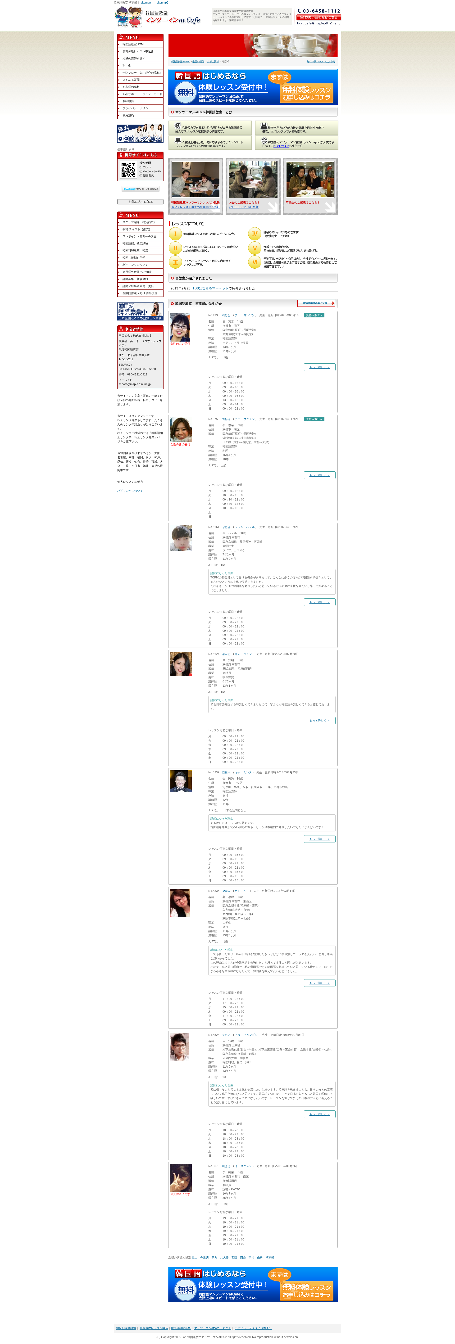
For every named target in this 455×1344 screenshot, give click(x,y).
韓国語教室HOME (180, 61)
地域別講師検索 (126, 1328)
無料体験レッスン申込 (154, 1328)
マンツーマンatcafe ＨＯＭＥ (212, 1328)
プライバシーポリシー (137, 108)
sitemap (146, 2)
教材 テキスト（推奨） (137, 229)
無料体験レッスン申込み (138, 51)
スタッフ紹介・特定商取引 (140, 222)
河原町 (270, 1257)
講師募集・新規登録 (135, 279)
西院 (234, 1257)
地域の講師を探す (134, 58)
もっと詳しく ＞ (319, 367)
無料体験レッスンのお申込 (321, 61)
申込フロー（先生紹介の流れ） (142, 72)
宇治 (251, 1257)
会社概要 (128, 101)
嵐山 (194, 1257)
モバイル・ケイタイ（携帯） (253, 1328)
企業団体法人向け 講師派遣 (140, 293)
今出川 (204, 1257)
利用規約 (128, 115)
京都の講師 (213, 61)
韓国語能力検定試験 (135, 243)
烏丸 (214, 1257)
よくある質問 (131, 79)
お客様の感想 (131, 87)
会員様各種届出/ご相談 (137, 272)
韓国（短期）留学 (134, 257)
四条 (243, 1257)
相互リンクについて (135, 264)
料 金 (127, 65)
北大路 (224, 1257)
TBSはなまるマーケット (210, 288)
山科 (260, 1257)
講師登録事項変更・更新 (138, 286)
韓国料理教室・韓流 (135, 250)
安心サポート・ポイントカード (142, 94)
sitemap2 (162, 2)
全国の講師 (198, 61)
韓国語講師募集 (181, 1328)
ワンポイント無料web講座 (139, 236)
